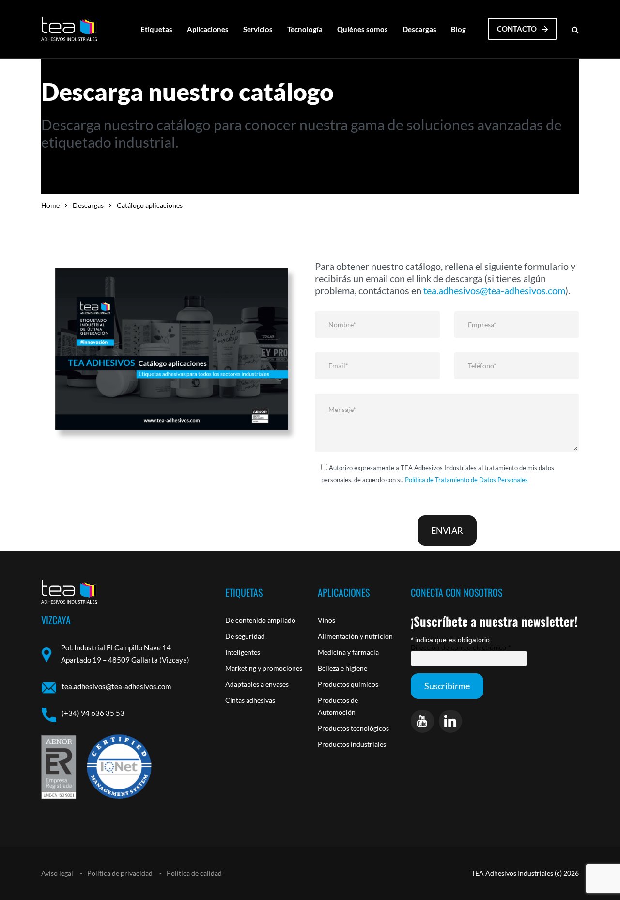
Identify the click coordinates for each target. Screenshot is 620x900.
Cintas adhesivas (250, 700)
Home (50, 205)
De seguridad (245, 636)
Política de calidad (194, 873)
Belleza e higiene (342, 668)
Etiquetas (156, 29)
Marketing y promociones (263, 668)
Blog (458, 29)
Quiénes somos (362, 29)
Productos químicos (348, 684)
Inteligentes (242, 652)
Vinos (326, 620)
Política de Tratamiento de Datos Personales (466, 480)
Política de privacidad (120, 873)
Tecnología (305, 29)
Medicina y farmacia (348, 652)
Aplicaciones (208, 29)
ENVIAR (447, 530)
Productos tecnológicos (353, 728)
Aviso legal (57, 873)
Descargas (419, 29)
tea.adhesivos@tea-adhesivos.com (494, 290)
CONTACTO (517, 28)
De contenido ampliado (260, 620)
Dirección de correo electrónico (461, 647)
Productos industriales (352, 744)
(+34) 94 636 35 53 (93, 713)
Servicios (258, 29)
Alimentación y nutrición (355, 636)
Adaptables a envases (257, 684)
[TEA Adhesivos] (69, 29)
